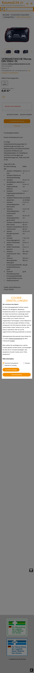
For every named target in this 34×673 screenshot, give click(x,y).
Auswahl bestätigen (11, 370)
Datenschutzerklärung (15, 338)
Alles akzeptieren (16, 374)
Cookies (12, 341)
